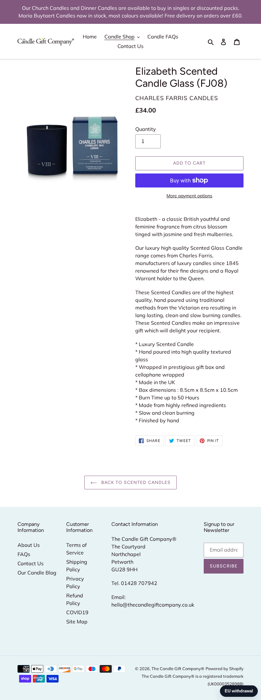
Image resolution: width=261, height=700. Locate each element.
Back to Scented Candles (135, 482)
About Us (29, 545)
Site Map (77, 621)
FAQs (24, 554)
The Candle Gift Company (176, 668)
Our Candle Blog (37, 572)
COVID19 (77, 612)
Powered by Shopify (224, 668)
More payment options (189, 196)
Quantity (145, 129)
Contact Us (31, 563)
